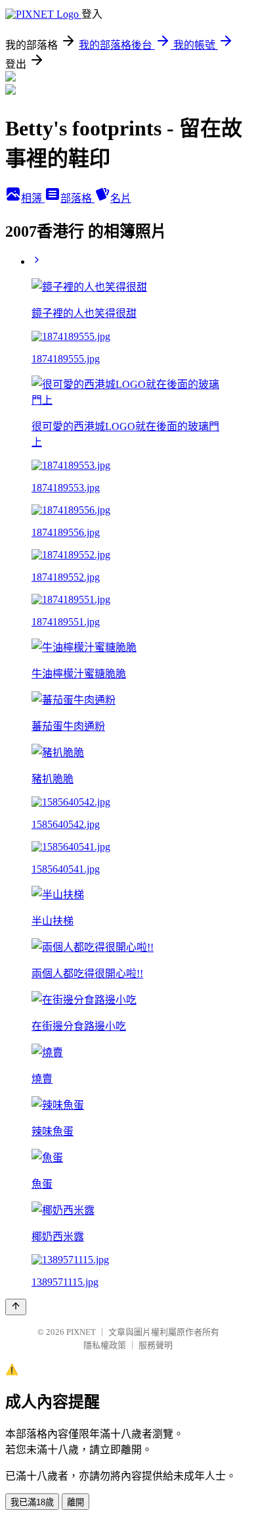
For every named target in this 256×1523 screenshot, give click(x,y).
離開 (75, 1502)
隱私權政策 (104, 1345)
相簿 (33, 198)
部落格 (77, 198)
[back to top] (15, 1307)
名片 (120, 198)
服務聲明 (156, 1345)
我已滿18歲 (32, 1502)
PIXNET (81, 1332)
